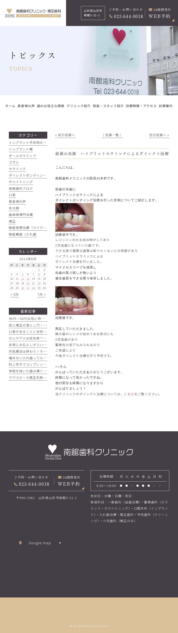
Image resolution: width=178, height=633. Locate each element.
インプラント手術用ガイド (29, 142)
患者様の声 (17, 201)
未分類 (14, 208)
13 (28, 278)
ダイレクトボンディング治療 (31, 175)
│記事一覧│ (112, 135)
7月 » (41, 294)
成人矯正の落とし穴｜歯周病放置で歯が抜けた (45, 325)
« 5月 (15, 294)
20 (28, 283)
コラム (14, 162)
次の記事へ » (159, 135)
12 (22, 278)
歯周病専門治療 (21, 214)
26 (22, 288)
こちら (129, 394)
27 (28, 288)
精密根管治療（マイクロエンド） (34, 227)
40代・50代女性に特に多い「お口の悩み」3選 (45, 318)
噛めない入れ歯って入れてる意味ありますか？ (45, 358)
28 (33, 288)
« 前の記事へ (65, 135)
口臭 (12, 195)
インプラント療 (21, 149)
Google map (40, 542)
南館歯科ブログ (21, 188)
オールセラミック (22, 155)
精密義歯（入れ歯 (22, 234)
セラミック (17, 168)
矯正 (12, 221)
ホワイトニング (21, 182)
